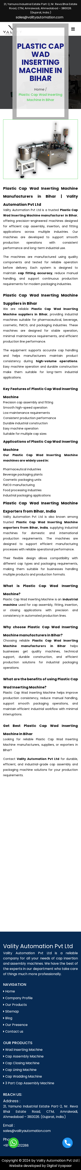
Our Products (15, 1004)
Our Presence (16, 1024)
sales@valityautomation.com (39, 17)
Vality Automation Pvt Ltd (38, 946)
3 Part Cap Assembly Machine (29, 1083)
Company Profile (18, 998)
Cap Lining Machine (20, 1069)
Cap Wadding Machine (23, 1076)
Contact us (13, 1031)
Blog (8, 1018)
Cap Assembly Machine (24, 1056)
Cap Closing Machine (21, 1063)
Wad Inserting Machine (23, 1049)
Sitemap (11, 1011)
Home (39, 89)
